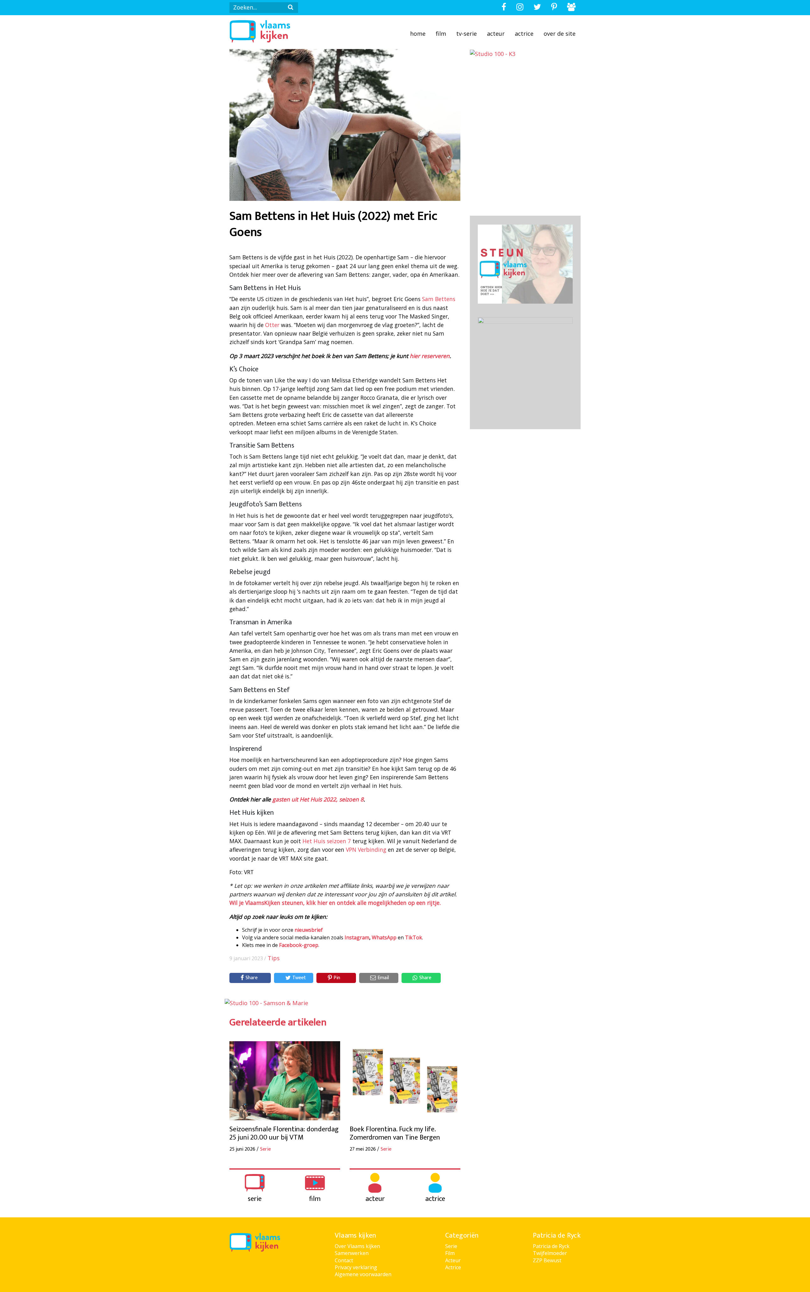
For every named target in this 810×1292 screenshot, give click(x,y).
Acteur (496, 33)
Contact (344, 1260)
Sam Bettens (438, 299)
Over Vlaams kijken (357, 1246)
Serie (451, 1246)
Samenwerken (352, 1253)
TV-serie (466, 33)
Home (418, 33)
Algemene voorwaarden (363, 1274)
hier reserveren (430, 356)
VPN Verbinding (366, 849)
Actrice (524, 33)
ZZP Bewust (547, 1260)
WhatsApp (384, 937)
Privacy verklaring (356, 1267)
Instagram (357, 937)
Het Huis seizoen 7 (326, 841)
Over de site (560, 33)
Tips (274, 958)
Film (441, 33)
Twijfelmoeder (550, 1253)
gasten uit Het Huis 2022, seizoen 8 (318, 799)
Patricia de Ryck (551, 1246)
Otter (272, 325)
